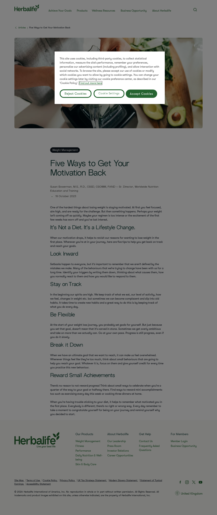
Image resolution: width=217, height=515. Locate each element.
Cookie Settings (109, 93)
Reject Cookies (76, 93)
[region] (110, 77)
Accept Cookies (141, 93)
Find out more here (90, 83)
